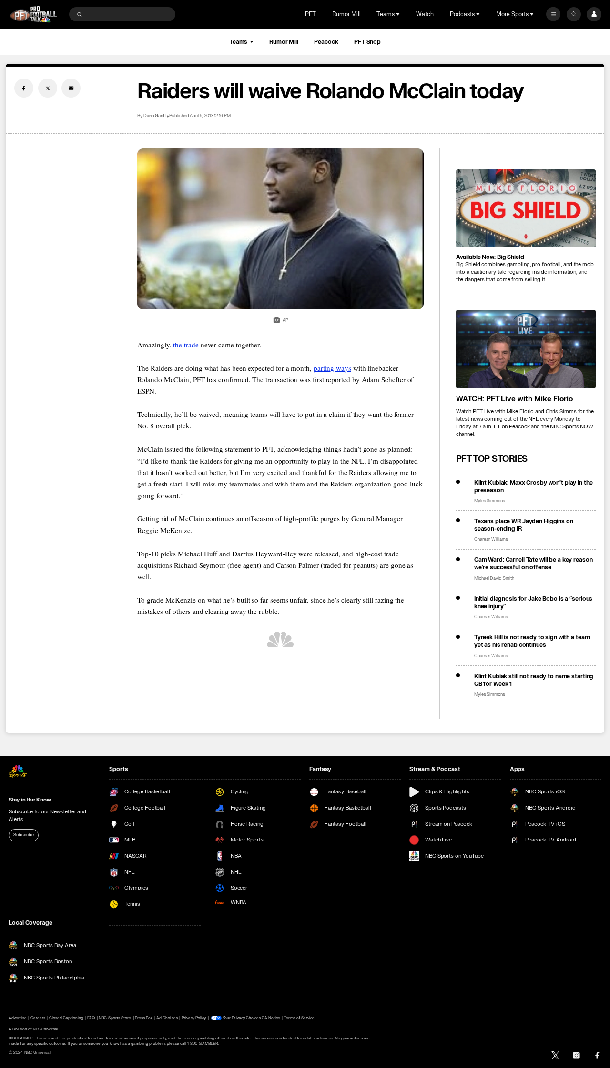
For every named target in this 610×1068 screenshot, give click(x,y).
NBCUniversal (46, 1029)
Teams (238, 42)
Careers (37, 1017)
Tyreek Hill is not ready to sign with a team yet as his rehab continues (532, 641)
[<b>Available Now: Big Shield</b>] (526, 208)
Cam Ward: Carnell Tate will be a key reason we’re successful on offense (533, 563)
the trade (185, 344)
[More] (553, 14)
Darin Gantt (154, 116)
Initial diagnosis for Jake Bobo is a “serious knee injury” (533, 602)
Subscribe (23, 835)
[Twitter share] (47, 88)
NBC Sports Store (115, 1017)
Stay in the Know (30, 800)
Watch (425, 14)
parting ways (332, 368)
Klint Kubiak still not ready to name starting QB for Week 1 (534, 680)
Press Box (143, 1017)
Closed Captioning (66, 1017)
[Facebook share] (23, 88)
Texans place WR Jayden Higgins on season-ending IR (523, 525)
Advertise (17, 1017)
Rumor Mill (346, 14)
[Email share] (71, 88)
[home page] (33, 14)
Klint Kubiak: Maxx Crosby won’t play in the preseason (533, 486)
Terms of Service (299, 1017)
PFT (310, 14)
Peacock (326, 42)
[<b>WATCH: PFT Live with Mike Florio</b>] (526, 349)
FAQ (91, 1017)
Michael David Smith (494, 578)
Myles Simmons (489, 501)
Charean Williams (491, 539)
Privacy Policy (194, 1017)
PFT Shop (367, 42)
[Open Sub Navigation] (399, 14)
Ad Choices (166, 1017)
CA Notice (271, 1017)
